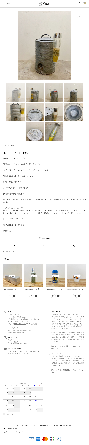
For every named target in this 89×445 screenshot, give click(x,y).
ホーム (4, 145)
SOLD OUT (11, 145)
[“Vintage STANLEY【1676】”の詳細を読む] (36, 296)
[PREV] (5, 383)
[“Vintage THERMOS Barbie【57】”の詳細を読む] (57, 296)
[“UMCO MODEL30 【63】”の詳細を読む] (14, 296)
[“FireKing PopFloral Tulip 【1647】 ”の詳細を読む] (79, 296)
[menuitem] (5, 425)
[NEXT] (41, 383)
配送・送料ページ (20, 324)
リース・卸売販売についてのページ (68, 370)
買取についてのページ (73, 346)
